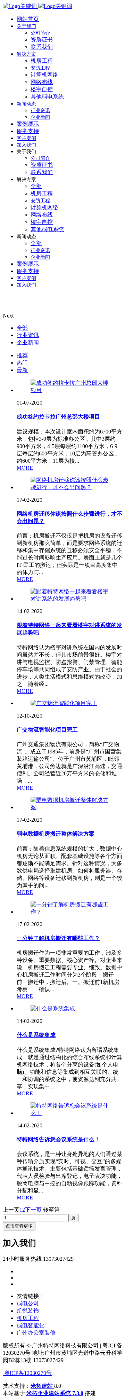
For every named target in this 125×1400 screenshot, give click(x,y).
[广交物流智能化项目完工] (64, 703)
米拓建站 (42, 1386)
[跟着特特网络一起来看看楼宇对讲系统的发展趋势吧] (69, 599)
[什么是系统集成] (53, 1008)
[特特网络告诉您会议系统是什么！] (69, 1113)
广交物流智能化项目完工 (47, 730)
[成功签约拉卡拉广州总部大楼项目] (69, 390)
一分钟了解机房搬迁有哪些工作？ (58, 938)
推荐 (22, 355)
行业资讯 (28, 335)
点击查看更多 (19, 1226)
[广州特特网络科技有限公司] (37, 6)
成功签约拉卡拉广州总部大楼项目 (58, 417)
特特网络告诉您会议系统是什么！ (58, 1139)
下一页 (33, 1210)
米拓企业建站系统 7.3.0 (54, 1393)
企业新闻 (28, 342)
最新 (22, 370)
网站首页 (28, 19)
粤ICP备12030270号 (27, 1373)
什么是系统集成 (36, 1035)
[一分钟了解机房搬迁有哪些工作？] (69, 912)
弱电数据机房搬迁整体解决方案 (55, 834)
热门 (22, 363)
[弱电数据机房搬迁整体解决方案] (69, 807)
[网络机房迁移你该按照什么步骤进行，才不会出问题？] (69, 487)
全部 (22, 328)
